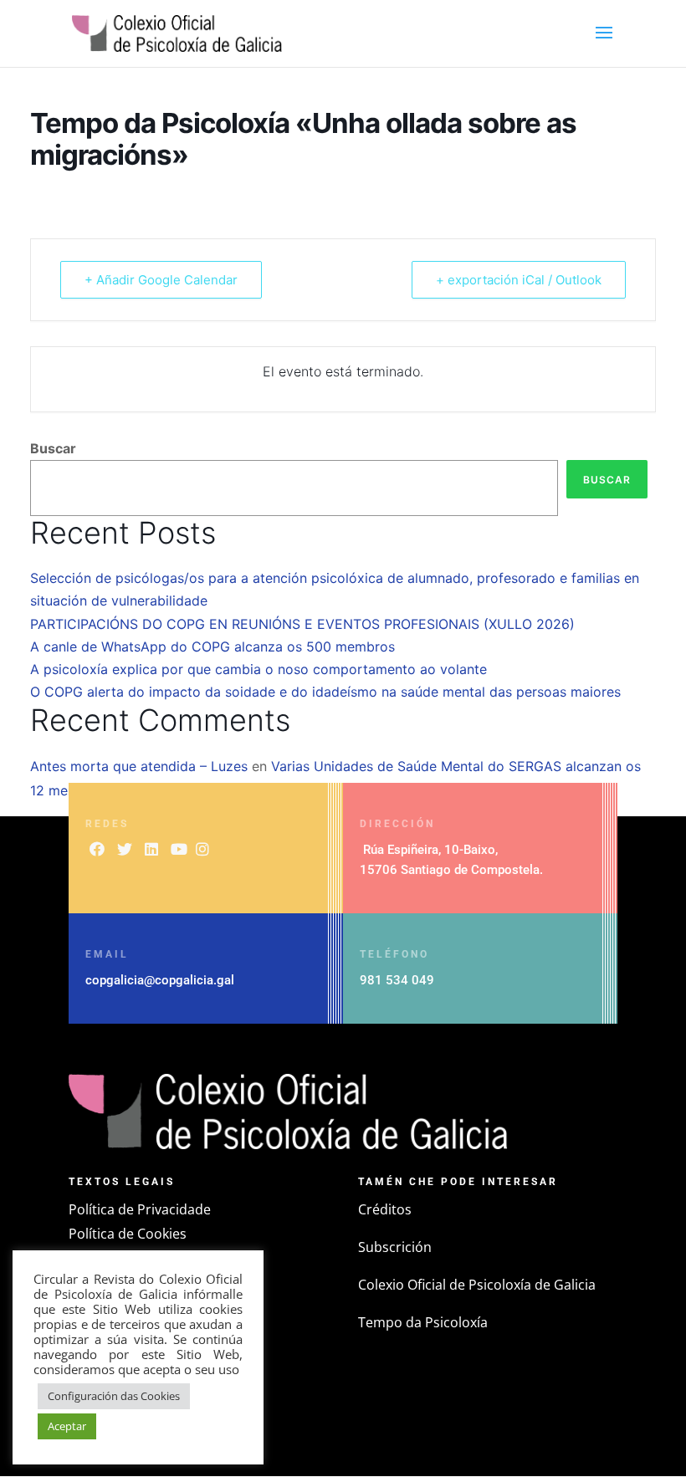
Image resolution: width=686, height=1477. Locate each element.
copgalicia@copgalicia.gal (159, 980)
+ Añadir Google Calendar (161, 280)
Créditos (385, 1209)
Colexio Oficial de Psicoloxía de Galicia (477, 1284)
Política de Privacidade (140, 1209)
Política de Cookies (128, 1233)
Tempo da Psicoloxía (423, 1322)
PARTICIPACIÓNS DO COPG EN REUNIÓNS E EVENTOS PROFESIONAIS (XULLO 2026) (302, 624)
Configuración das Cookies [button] (114, 1395)
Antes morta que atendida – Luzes (139, 766)
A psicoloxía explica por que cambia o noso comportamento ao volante (258, 669)
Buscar (53, 448)
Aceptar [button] (67, 1426)
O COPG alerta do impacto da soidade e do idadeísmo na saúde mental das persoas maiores (325, 691)
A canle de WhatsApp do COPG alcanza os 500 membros (212, 646)
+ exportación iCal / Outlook (519, 280)
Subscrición (395, 1247)
